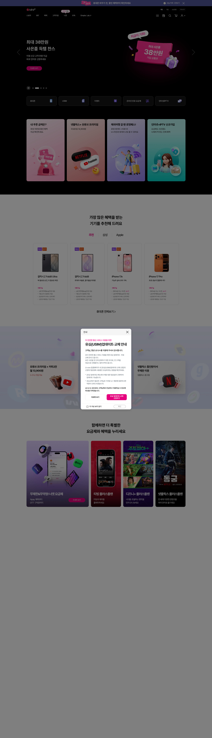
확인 (119, 406)
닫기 (127, 332)
